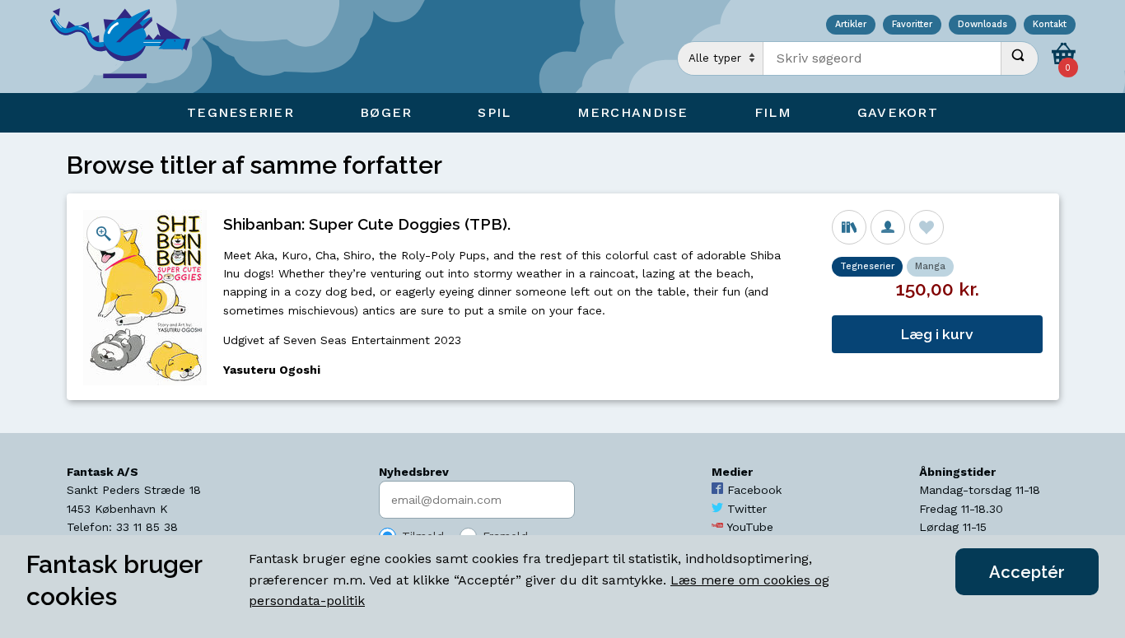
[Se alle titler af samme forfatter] (888, 227)
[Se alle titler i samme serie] (849, 227)
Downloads (982, 25)
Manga (930, 266)
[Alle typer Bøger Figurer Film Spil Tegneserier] (720, 58)
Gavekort (897, 112)
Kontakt (1050, 25)
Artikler (850, 25)
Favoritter (912, 25)
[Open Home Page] (128, 46)
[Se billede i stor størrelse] (103, 234)
